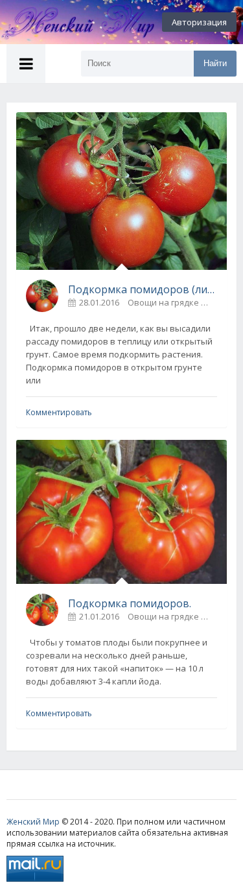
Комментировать (59, 412)
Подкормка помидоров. (129, 603)
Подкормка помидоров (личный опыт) (142, 289)
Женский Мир (33, 821)
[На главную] (71, 22)
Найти (215, 63)
